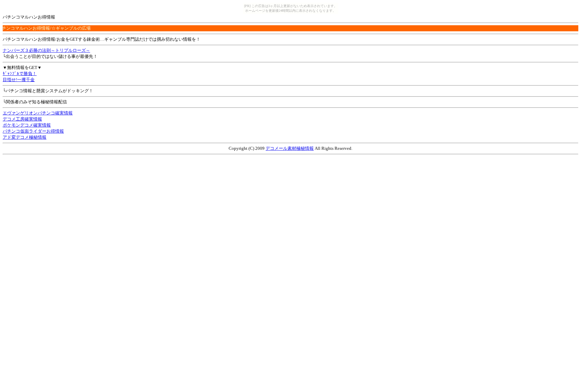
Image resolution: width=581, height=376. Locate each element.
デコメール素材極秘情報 (290, 148)
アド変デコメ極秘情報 (24, 137)
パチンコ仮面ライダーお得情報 (33, 131)
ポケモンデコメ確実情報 (27, 125)
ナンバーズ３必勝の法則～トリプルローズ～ (46, 50)
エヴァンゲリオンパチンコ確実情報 (38, 112)
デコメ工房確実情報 (22, 119)
